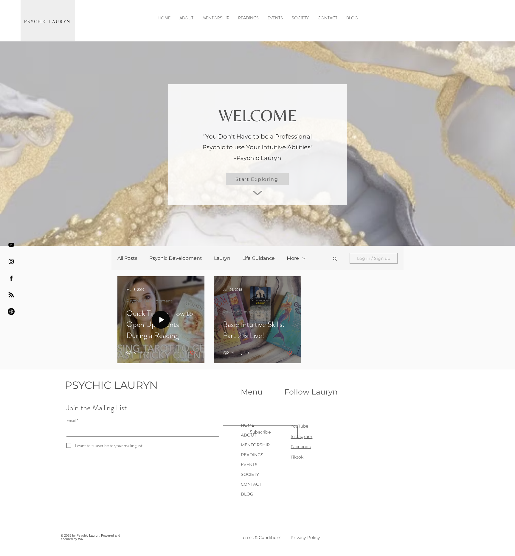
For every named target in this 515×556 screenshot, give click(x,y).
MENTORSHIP (255, 445)
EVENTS (249, 464)
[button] (335, 259)
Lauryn (222, 258)
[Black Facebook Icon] (11, 278)
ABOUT (248, 435)
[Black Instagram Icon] (11, 261)
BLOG (247, 494)
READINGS (252, 454)
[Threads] (11, 311)
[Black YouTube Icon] (11, 244)
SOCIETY (250, 474)
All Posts (127, 258)
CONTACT (251, 484)
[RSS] (11, 294)
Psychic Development (175, 258)
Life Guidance (258, 258)
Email (72, 420)
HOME (247, 425)
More (293, 258)
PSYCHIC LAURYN (111, 385)
